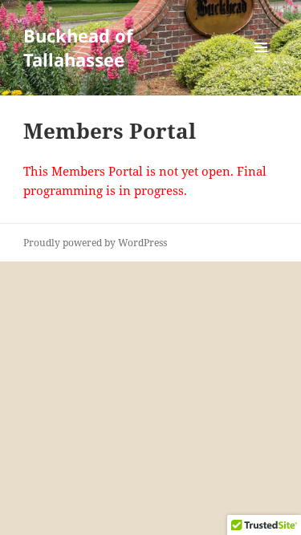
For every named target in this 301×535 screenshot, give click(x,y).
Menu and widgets (261, 63)
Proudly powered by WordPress (95, 242)
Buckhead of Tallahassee (78, 47)
